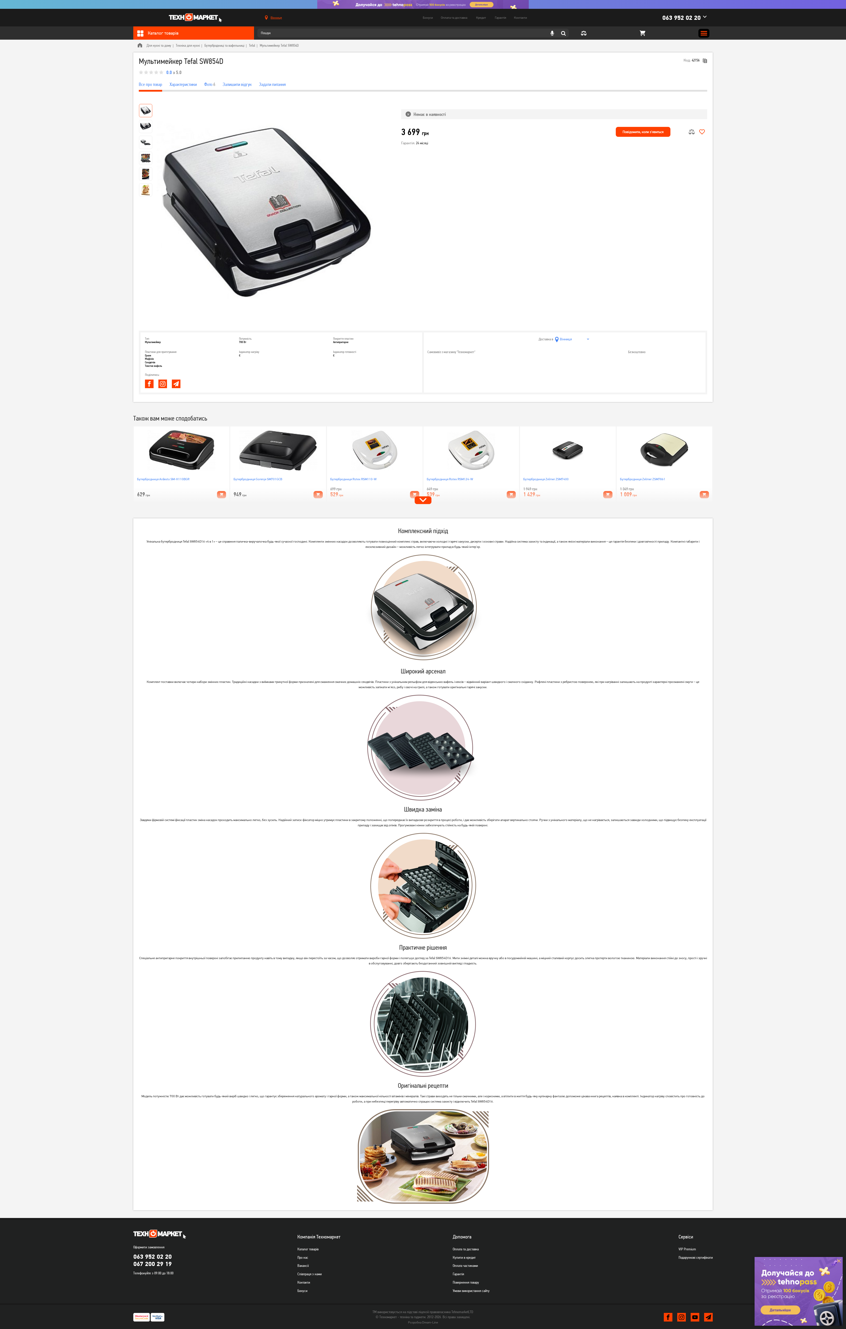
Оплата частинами (465, 1265)
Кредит (481, 18)
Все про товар (150, 84)
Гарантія (500, 18)
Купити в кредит (464, 1257)
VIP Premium (687, 1249)
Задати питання (272, 84)
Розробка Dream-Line (423, 1322)
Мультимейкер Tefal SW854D (279, 45)
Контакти (520, 18)
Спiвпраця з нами (309, 1274)
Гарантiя (458, 1274)
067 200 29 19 (152, 1264)
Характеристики (183, 84)
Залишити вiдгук (237, 84)
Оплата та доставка (454, 18)
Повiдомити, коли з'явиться (643, 132)
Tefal (252, 45)
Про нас (302, 1257)
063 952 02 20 (681, 17)
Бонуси (428, 18)
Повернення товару (466, 1282)
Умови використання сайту (471, 1290)
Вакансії (303, 1265)
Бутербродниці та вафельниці (224, 45)
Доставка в (546, 339)
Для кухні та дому (159, 45)
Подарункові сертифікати (696, 1257)
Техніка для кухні (188, 45)
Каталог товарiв (308, 1249)
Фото (209, 84)
